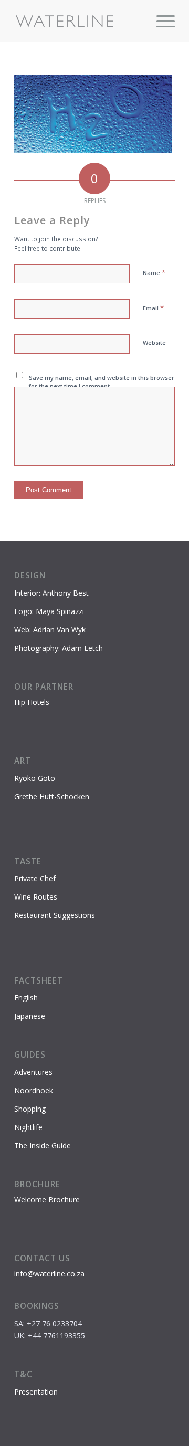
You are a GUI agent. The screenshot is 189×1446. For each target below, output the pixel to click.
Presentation (36, 1392)
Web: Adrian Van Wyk (50, 630)
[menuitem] (160, 21)
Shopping (30, 1109)
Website (154, 342)
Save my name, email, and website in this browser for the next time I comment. (101, 382)
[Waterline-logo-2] (78, 21)
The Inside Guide (42, 1146)
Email (153, 307)
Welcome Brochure (47, 1200)
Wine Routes (35, 897)
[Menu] (160, 21)
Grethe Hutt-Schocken (51, 796)
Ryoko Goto (34, 778)
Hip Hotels (31, 702)
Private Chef (35, 878)
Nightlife (28, 1127)
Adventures (33, 1072)
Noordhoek (33, 1090)
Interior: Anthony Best (51, 593)
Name (154, 272)
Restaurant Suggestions (54, 915)
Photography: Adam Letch (58, 648)
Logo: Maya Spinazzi (49, 611)
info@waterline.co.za (49, 1274)
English (26, 997)
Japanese (29, 1016)
